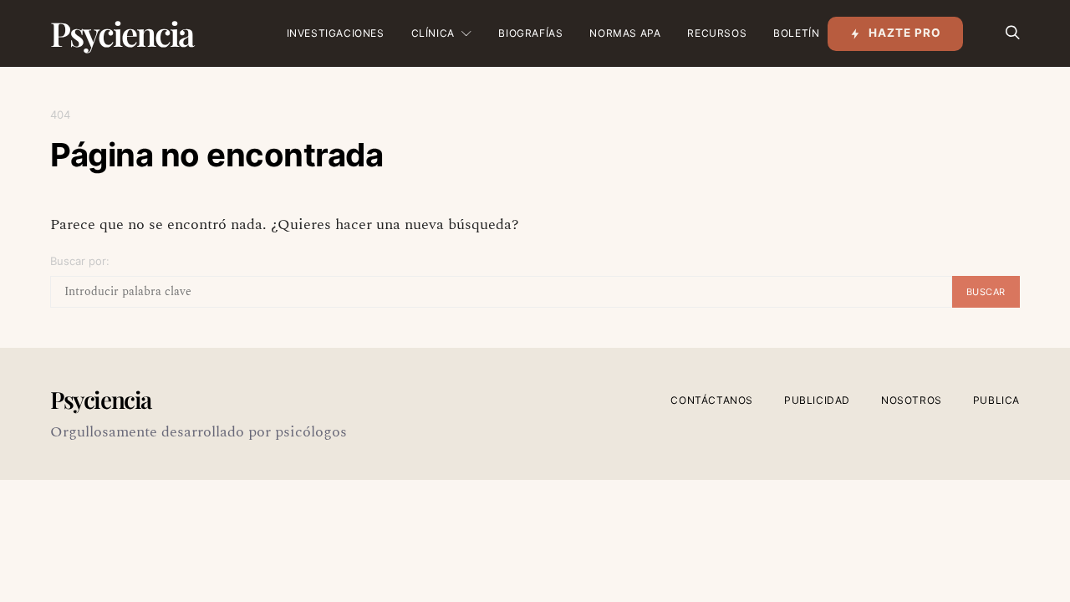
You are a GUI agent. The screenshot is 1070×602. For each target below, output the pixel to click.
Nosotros (911, 400)
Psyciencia (121, 33)
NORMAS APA (624, 33)
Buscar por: (80, 261)
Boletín (796, 33)
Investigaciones (336, 33)
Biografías (530, 33)
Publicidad (817, 400)
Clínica (433, 33)
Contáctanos (711, 400)
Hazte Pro (905, 32)
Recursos (716, 33)
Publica (996, 400)
